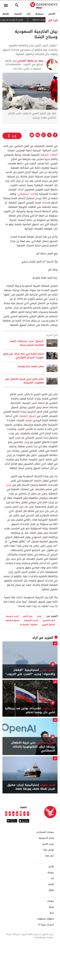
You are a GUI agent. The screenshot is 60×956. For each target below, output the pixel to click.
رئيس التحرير (48, 844)
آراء (28, 14)
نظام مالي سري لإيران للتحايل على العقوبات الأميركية (24, 381)
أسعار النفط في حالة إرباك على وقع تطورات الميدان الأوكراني (23, 355)
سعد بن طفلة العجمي (30, 60)
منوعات (50, 901)
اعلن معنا (49, 856)
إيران (8, 485)
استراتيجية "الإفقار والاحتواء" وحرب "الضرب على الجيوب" (30, 672)
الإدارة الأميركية (31, 620)
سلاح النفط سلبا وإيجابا (31, 366)
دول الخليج (27, 616)
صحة (52, 913)
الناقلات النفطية (49, 154)
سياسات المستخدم (45, 832)
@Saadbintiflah (13, 64)
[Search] (17, 5)
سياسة (39, 14)
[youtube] (17, 813)
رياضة (51, 907)
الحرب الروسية (12, 616)
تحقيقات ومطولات (45, 919)
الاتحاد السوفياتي (27, 193)
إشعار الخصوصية (46, 838)
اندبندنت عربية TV (46, 924)
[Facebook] (28, 813)
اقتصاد (18, 14)
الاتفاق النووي (48, 624)
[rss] (6, 813)
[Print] (32, 135)
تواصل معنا (48, 850)
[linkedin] (13, 813)
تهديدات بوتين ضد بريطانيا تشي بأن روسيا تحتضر (30, 710)
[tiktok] (10, 813)
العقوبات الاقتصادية (28, 624)
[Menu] (6, 5)
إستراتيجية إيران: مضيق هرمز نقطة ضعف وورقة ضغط (31, 787)
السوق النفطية (28, 416)
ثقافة (5, 14)
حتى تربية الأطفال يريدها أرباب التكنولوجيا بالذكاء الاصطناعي (33, 747)
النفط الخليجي (49, 620)
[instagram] (21, 813)
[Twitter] (24, 813)
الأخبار (51, 14)
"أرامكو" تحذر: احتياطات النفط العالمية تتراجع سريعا (27, 343)
